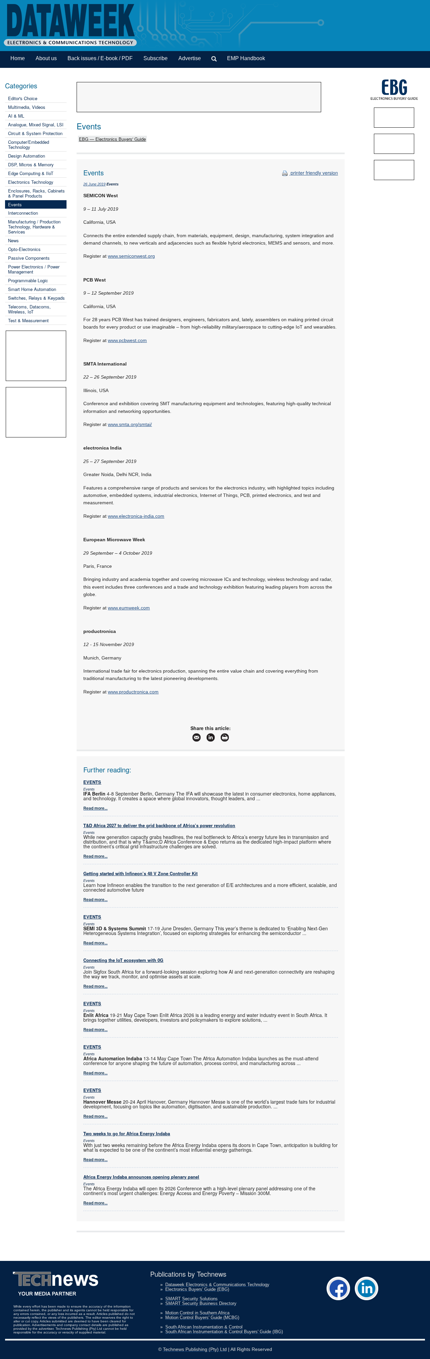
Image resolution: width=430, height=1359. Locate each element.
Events (15, 204)
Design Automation (26, 156)
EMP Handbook (246, 58)
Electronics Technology (30, 182)
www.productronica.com (133, 691)
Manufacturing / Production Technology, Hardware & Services (34, 226)
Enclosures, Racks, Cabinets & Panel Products (36, 193)
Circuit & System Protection (35, 133)
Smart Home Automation (32, 289)
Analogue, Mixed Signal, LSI (35, 124)
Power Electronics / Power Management (33, 269)
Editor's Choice (22, 98)
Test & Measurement (28, 320)
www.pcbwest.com (127, 340)
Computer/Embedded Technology (28, 144)
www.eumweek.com (129, 607)
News (13, 240)
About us (46, 58)
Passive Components (29, 258)
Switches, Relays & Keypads (36, 298)
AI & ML (16, 116)
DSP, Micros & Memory (31, 164)
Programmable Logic (28, 280)
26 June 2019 (94, 184)
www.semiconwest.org (131, 256)
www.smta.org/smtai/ (130, 424)
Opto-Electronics (24, 249)
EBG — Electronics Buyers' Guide (112, 139)
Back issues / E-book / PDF (100, 58)
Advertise (189, 58)
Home (17, 58)
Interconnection (23, 213)
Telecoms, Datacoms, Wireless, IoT (29, 309)
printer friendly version (313, 172)
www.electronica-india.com (136, 516)
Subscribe (155, 58)
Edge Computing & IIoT (30, 173)
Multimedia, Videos (26, 107)
